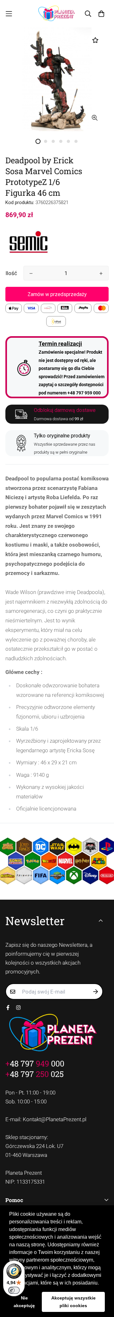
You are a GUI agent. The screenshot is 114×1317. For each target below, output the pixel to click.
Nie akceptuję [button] (24, 1301)
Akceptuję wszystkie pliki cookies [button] (73, 1301)
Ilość (11, 273)
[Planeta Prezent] (57, 13)
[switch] (14, 1290)
